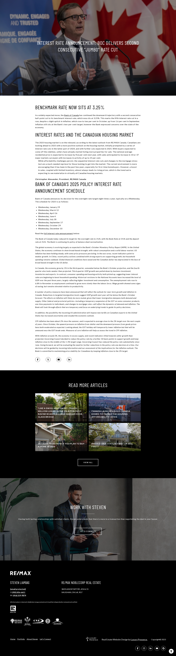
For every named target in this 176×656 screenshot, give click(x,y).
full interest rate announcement (58, 233)
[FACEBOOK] (137, 648)
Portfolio (21, 639)
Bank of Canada (71, 115)
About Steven (32, 639)
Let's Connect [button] (88, 531)
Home (12, 639)
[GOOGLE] (163, 648)
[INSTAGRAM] (144, 648)
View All (88, 462)
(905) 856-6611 (18, 592)
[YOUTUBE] (157, 648)
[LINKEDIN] (150, 648)
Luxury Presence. (139, 640)
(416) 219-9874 (19, 595)
